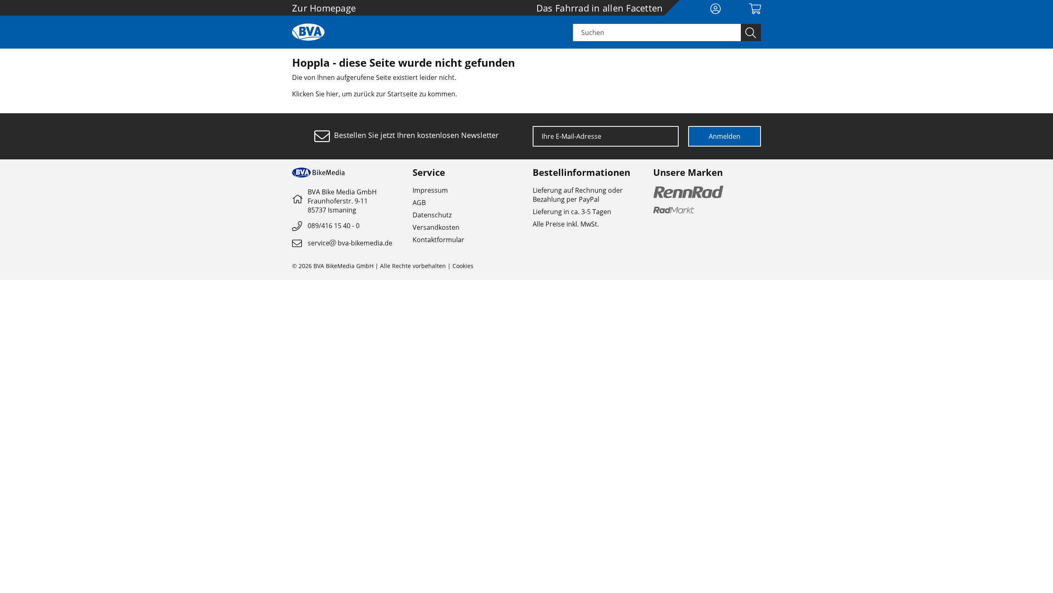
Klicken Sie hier (315, 93)
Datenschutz (432, 214)
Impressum (430, 190)
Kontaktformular (438, 239)
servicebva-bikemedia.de (350, 242)
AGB (419, 202)
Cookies (462, 266)
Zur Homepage (324, 8)
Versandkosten (436, 227)
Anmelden (724, 136)
